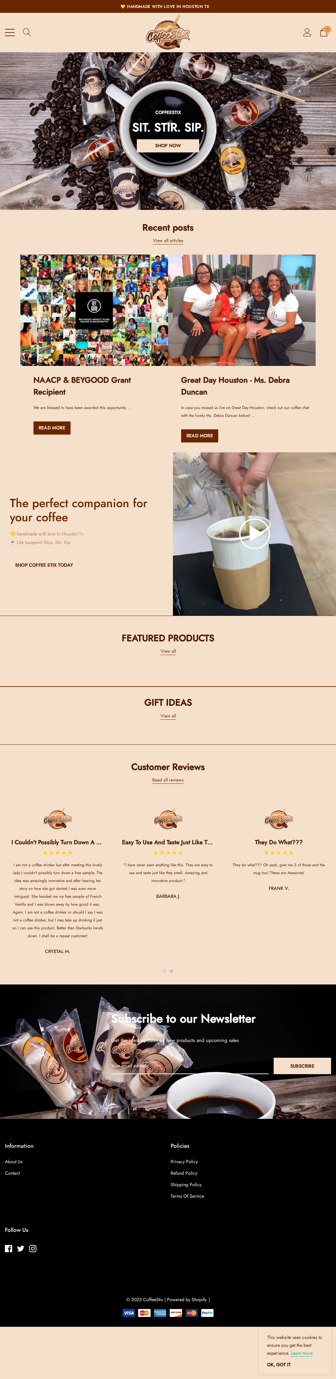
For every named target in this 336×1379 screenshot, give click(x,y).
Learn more (302, 1353)
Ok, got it (279, 1364)
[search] (27, 31)
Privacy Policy (184, 1161)
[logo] (168, 32)
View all (168, 651)
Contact (12, 1173)
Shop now (168, 145)
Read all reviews (168, 780)
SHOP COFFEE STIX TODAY (44, 565)
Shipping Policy (186, 1184)
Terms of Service (187, 1196)
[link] (94, 310)
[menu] (10, 32)
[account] (307, 31)
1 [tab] (164, 971)
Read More (52, 427)
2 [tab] (171, 971)
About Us (14, 1161)
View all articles (168, 240)
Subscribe (302, 1066)
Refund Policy (184, 1173)
